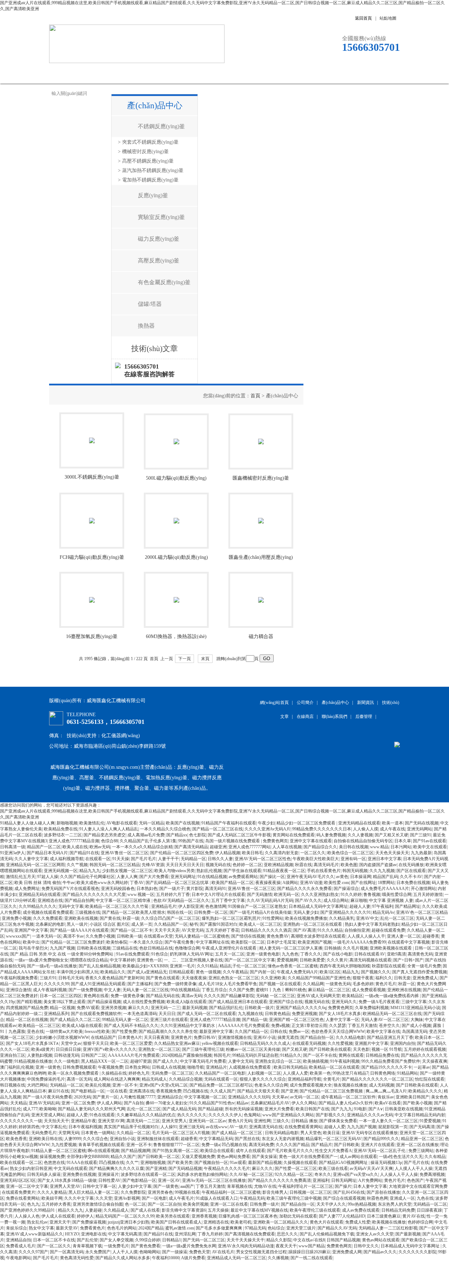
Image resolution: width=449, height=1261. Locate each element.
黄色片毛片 (385, 983)
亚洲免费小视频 (16, 918)
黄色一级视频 (208, 971)
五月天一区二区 (229, 954)
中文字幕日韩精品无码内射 (420, 1114)
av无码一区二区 (304, 1097)
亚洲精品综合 (169, 1097)
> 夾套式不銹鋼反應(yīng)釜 (148, 142)
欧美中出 (31, 942)
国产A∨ (375, 1108)
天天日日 (167, 1013)
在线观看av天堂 (158, 936)
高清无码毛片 (326, 864)
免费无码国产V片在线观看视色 (70, 888)
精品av (242, 1103)
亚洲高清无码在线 (266, 1126)
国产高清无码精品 (191, 846)
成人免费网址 (27, 888)
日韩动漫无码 (66, 1055)
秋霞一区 (406, 983)
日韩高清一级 (12, 846)
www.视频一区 (140, 894)
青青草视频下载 (87, 1245)
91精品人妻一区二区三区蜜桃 (58, 1150)
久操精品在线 (114, 1073)
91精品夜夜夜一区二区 (284, 870)
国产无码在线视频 (421, 823)
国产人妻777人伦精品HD (342, 1216)
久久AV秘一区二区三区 (251, 1174)
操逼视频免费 (52, 1156)
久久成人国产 (222, 1091)
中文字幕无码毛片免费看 (203, 1061)
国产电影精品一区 (88, 1091)
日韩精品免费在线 (382, 1055)
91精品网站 (407, 1073)
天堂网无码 (68, 1132)
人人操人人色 (27, 1216)
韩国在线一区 (179, 912)
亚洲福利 (321, 1180)
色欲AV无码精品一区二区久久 (181, 900)
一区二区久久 (313, 852)
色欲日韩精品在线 (156, 948)
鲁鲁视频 (371, 894)
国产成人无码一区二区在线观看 (206, 1013)
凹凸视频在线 (195, 1091)
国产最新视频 (408, 1234)
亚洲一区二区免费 (78, 1103)
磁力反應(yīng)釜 (158, 239)
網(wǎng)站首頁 (74, 73)
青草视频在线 (239, 1186)
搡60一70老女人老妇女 (167, 1103)
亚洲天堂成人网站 (48, 1114)
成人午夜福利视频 (50, 989)
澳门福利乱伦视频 (17, 1067)
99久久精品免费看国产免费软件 (390, 1061)
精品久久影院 (278, 1240)
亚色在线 (35, 1031)
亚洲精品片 (216, 1067)
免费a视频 (280, 1025)
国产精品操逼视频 (104, 1001)
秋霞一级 (130, 918)
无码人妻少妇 (306, 912)
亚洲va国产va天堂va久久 (355, 1174)
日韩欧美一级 (129, 936)
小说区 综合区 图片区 (109, 924)
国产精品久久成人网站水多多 (122, 1257)
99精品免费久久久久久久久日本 (321, 829)
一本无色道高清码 (140, 1013)
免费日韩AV (205, 1037)
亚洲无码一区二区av (207, 1120)
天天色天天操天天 (392, 852)
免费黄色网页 (275, 840)
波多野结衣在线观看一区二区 (148, 1174)
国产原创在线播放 (383, 1192)
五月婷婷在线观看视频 (425, 1049)
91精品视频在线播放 (33, 1061)
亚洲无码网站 (419, 829)
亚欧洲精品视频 (278, 864)
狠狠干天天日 (95, 1043)
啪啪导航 (195, 1067)
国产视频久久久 (375, 971)
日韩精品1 (171, 1240)
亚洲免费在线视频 (79, 1174)
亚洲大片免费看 (279, 1108)
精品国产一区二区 (44, 846)
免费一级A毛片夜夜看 (379, 1001)
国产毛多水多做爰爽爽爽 (219, 1228)
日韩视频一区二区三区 (310, 1192)
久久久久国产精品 (292, 1144)
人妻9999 (72, 1138)
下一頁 (184, 658)
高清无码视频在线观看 (370, 960)
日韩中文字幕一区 (99, 1186)
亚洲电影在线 (93, 1234)
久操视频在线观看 (300, 1162)
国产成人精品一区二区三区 (237, 1132)
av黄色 (342, 876)
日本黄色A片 (130, 1037)
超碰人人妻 (359, 906)
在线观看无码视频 (309, 1043)
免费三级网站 (421, 1150)
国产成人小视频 (416, 1025)
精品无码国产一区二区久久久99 (124, 1216)
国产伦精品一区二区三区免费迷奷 (73, 942)
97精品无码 (255, 1228)
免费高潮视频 (432, 1174)
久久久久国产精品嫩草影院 (229, 995)
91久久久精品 (330, 930)
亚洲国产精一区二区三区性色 (296, 1019)
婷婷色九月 (138, 1073)
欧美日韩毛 (252, 852)
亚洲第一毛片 (182, 966)
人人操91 (168, 1126)
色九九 (33, 1204)
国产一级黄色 (166, 1186)
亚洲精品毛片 (163, 906)
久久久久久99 (56, 983)
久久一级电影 (66, 1061)
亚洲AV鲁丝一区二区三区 (124, 852)
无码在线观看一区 (221, 1079)
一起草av (422, 1067)
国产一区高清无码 (66, 1251)
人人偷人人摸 (365, 829)
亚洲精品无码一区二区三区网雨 (35, 864)
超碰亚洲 (218, 846)
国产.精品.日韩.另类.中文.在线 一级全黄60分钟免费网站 (62, 954)
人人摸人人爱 (295, 1073)
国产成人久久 (165, 1061)
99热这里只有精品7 (350, 1073)
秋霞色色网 (377, 1198)
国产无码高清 (422, 1126)
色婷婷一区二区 (247, 864)
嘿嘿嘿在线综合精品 (89, 960)
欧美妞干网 (51, 1198)
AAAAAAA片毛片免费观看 (243, 1025)
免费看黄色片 (92, 1228)
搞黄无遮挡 (288, 1037)
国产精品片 (321, 1144)
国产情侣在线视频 (248, 936)
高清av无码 (191, 995)
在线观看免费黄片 (18, 1192)
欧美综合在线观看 (217, 1150)
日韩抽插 (332, 948)
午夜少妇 (266, 823)
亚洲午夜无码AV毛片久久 (310, 876)
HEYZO (72, 1234)
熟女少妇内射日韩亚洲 (31, 1168)
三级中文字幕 (414, 1001)
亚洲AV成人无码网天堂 (318, 995)
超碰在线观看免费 (388, 930)
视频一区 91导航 (386, 1049)
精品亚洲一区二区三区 (422, 1138)
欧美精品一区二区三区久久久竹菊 (117, 906)
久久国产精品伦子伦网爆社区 (87, 876)
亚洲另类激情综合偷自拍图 (98, 1204)
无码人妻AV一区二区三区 (385, 1019)
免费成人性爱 (357, 1222)
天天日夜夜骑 (156, 1037)
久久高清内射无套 (282, 852)
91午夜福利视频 (345, 1061)
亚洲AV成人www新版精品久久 (34, 1234)
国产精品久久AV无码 (337, 1228)
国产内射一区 (262, 971)
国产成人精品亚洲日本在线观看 (237, 1001)
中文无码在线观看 (70, 1168)
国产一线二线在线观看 (311, 1257)
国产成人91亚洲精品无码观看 (98, 983)
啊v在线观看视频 (103, 1150)
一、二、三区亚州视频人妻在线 (193, 960)
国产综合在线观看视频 (344, 1198)
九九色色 (290, 954)
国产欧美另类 (180, 1162)
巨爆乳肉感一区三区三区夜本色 (248, 1216)
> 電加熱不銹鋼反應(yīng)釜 (148, 180)
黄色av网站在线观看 (381, 1240)
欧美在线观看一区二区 (21, 1162)
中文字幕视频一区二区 (205, 1097)
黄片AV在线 (413, 1216)
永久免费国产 (97, 1251)
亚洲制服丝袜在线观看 (158, 1138)
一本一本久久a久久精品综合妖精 (142, 846)
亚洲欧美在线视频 (81, 918)
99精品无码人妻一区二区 (125, 1019)
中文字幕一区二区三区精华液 (124, 900)
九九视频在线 (250, 1013)
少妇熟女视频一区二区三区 (127, 870)
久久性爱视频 (340, 1043)
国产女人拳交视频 (116, 1240)
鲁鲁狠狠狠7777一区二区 (176, 1144)
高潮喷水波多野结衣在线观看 (318, 936)
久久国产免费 (241, 989)
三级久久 (281, 1120)
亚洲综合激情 (18, 989)
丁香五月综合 (214, 989)
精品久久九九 (70, 1210)
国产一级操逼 (174, 1251)
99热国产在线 (190, 840)
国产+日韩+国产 (408, 960)
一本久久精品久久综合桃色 (165, 829)
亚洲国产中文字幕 (31, 930)
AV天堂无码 (192, 930)
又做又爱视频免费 (198, 1156)
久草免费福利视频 (372, 1007)
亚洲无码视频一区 (61, 870)
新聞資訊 (198, 73)
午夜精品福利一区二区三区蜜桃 (231, 1192)
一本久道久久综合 (146, 942)
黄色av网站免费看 (233, 1156)
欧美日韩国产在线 (312, 1108)
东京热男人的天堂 (394, 1204)
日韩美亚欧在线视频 (404, 1108)
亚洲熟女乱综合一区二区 (278, 1061)
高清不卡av (73, 936)
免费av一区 (299, 1031)
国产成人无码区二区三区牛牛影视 (239, 834)
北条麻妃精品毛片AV (270, 1103)
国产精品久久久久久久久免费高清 (279, 1180)
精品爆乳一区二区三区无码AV (334, 1138)
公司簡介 (116, 73)
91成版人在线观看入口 (217, 1198)
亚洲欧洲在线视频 (404, 989)
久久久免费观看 (47, 918)
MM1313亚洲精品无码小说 (415, 1007)
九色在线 (425, 1198)
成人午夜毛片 (181, 1198)
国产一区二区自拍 (164, 1204)
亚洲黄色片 (181, 1037)
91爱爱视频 (430, 1120)
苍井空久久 (389, 1025)
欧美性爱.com (336, 882)
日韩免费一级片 (264, 1204)
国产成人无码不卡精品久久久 (131, 1025)
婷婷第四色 (29, 1126)
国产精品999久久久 (381, 1138)
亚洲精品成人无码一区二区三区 (236, 1257)
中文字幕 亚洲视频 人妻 (391, 900)
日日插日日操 (68, 1049)
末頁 (205, 658)
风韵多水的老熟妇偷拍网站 (202, 1174)
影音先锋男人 (275, 1192)
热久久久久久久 (192, 1114)
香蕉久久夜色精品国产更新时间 (114, 977)
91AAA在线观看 (82, 1162)
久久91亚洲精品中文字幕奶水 (188, 1025)
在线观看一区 (97, 858)
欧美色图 (349, 864)
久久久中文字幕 (79, 1198)
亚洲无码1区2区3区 (18, 1180)
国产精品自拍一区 (317, 1037)
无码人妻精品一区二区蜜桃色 (202, 936)
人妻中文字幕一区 (342, 1019)
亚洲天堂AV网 (111, 1120)
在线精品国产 (103, 1037)
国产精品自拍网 (79, 900)
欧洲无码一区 (286, 894)
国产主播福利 (140, 983)
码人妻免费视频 (331, 834)
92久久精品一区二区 (294, 1174)
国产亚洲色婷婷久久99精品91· (28, 1210)
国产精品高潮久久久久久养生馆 (168, 1031)
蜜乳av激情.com (179, 1228)
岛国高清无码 (414, 1031)
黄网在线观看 (351, 1055)
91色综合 (159, 954)
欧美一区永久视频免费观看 (74, 1073)
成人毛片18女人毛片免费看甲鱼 (227, 983)
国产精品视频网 (135, 1150)
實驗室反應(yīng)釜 (161, 217)
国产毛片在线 (416, 1162)
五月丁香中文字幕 (228, 900)
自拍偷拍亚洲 (357, 930)
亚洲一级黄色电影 (263, 954)
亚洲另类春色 (160, 1192)
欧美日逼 (331, 1132)
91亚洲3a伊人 (12, 852)
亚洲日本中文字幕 (384, 858)
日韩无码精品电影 (282, 1132)
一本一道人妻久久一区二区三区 (388, 1120)
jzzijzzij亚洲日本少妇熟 (128, 1222)
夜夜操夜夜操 (268, 882)
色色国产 (415, 1180)
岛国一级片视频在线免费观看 (233, 840)
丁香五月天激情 (362, 1025)
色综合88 (109, 840)
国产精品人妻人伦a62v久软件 (346, 1103)
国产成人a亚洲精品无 (147, 971)
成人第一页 (141, 924)
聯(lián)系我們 (354, 73)
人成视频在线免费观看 (250, 1067)
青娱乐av (385, 1097)
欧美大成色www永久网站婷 (102, 882)
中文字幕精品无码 (216, 1138)
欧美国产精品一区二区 (233, 882)
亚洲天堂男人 (174, 1120)
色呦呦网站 (149, 1251)
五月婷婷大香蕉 (56, 1204)
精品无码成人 (154, 1079)
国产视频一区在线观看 (280, 983)
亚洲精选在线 (50, 900)
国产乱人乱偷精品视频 (100, 966)
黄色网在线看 (96, 995)
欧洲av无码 (99, 846)
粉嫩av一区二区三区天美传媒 (253, 1049)
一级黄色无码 (338, 983)
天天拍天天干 (56, 1120)
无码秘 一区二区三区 (275, 995)
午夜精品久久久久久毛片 (227, 1168)
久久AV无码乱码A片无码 (270, 900)
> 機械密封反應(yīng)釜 (143, 151)
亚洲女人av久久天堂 (375, 1234)
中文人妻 (112, 989)
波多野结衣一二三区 (63, 834)
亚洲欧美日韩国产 (412, 1097)
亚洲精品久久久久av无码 (370, 1114)
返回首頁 (363, 18)
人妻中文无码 (240, 1061)
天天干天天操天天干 (245, 1240)
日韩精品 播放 (304, 1120)
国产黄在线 (110, 918)
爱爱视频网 (287, 960)
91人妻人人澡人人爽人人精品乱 (108, 829)
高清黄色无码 (420, 954)
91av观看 (238, 1162)
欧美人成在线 (75, 846)
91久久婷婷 (351, 894)
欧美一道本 (392, 823)
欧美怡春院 (116, 942)
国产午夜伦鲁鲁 (179, 942)
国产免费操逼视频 (89, 1222)
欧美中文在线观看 (430, 846)
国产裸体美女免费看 (338, 1120)
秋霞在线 (303, 864)
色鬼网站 (252, 1114)
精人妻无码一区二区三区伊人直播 (290, 948)
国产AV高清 (304, 930)
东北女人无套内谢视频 (283, 1138)
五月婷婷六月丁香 (173, 894)
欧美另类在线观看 (173, 1216)
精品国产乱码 (385, 876)
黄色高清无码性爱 (77, 1257)
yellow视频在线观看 (220, 1043)
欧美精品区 (352, 995)
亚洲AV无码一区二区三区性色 (263, 858)
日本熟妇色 (147, 888)
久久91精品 (207, 966)
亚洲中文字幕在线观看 (311, 840)
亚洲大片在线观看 (378, 1144)
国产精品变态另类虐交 (104, 834)
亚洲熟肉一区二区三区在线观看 (313, 924)
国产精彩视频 (29, 1001)
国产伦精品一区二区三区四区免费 (181, 852)
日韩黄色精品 (277, 1013)
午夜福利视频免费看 (19, 977)
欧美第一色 (320, 1073)
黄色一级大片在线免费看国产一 (308, 1156)
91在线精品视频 (212, 876)
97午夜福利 (382, 906)
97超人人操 (47, 876)
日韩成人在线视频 (169, 1067)
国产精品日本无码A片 (47, 852)
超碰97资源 (140, 1061)
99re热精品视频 (362, 1204)
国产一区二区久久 (54, 1245)
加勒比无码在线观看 (298, 1216)
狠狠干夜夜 (363, 977)
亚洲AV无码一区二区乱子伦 (380, 1150)
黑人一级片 (77, 924)
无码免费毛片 (43, 1132)
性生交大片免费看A (333, 1150)
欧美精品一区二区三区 (39, 1025)
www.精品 (379, 846)
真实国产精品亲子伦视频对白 (131, 1126)
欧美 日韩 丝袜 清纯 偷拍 (37, 882)
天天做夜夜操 (194, 977)
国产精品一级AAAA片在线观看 (79, 930)
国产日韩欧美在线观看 (330, 1049)
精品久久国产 (123, 1156)
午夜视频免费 (110, 1067)
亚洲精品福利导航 (304, 1079)
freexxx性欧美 (97, 1031)
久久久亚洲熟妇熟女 (320, 894)
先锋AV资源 (153, 864)
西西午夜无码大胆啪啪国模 (345, 966)
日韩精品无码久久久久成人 (265, 1043)
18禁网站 (386, 882)
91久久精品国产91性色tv (212, 1103)
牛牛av (68, 882)
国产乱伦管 (87, 1240)
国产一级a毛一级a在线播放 (52, 966)
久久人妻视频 (360, 834)
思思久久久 (287, 1234)
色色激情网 (215, 906)
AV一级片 (238, 1126)
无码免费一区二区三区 (172, 1073)
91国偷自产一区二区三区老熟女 (257, 906)
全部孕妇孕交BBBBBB (88, 1156)
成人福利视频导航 (66, 858)
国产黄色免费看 (145, 1245)
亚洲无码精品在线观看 (359, 823)
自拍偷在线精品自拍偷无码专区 (363, 840)
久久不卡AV (411, 876)
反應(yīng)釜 (153, 195)
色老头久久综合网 (271, 1085)
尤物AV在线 (265, 1186)
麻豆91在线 (58, 1091)
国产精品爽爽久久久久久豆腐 (116, 1168)
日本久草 (402, 840)
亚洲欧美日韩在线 (45, 1138)
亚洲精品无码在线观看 (40, 894)
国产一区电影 (154, 1198)
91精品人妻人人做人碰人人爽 (27, 823)
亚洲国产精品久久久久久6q (301, 1007)
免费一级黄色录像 (127, 995)
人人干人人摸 (125, 1251)
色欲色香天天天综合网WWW (338, 1031)
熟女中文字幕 (41, 1228)
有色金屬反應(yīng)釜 (164, 282)
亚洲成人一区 (402, 1198)
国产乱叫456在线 (349, 1192)
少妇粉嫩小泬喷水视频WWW (62, 1037)
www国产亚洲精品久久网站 (288, 1114)
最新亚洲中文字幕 (216, 1031)
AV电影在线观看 (121, 823)
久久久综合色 (95, 1138)
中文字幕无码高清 (125, 1234)
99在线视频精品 (185, 989)
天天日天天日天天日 (185, 864)
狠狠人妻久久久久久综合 (263, 1079)
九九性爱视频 (63, 1144)
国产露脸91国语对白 (218, 924)
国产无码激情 (259, 894)
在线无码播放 (411, 864)
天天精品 (18, 1103)
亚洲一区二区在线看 (229, 1204)
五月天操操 (218, 1210)
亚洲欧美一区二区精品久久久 (280, 1222)
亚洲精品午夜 (83, 1120)
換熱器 (146, 326)
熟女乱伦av (37, 1222)
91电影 (360, 1108)
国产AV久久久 (308, 900)
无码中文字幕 (70, 906)
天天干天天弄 (167, 930)
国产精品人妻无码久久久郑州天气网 (91, 1108)
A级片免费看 (193, 1257)
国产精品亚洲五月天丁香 (390, 1037)
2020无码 (82, 1097)
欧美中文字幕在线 (383, 1031)
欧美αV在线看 (388, 1103)
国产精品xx (176, 834)
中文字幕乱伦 (54, 1126)
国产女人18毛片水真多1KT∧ (32, 1043)
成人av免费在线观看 (361, 1210)
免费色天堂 (199, 1251)
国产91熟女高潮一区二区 (175, 1150)
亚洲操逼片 (108, 1174)
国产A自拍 (134, 1103)
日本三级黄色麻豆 (384, 1216)
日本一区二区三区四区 (61, 995)
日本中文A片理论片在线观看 (218, 894)
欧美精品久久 (113, 971)
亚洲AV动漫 (311, 882)
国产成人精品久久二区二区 (75, 1019)
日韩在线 (278, 1031)
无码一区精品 (151, 823)
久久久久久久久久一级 (21, 1120)
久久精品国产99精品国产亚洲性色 (319, 977)
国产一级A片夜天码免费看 (47, 1097)
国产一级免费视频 (85, 989)
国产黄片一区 (105, 1097)
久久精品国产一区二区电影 (220, 1073)
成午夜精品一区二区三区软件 (348, 1097)
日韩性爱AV (109, 1180)
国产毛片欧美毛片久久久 (290, 1150)
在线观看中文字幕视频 (409, 942)
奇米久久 (322, 1174)
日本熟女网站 (137, 1067)
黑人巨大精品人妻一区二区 (93, 1192)
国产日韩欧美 (346, 1144)
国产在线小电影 (338, 954)
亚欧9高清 (396, 954)
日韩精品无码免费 (398, 1210)
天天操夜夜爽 (434, 1061)
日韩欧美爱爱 (312, 960)
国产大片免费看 (154, 876)
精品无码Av (383, 912)
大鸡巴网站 (37, 1085)
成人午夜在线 (392, 829)
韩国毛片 (222, 1055)
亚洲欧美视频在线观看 (391, 948)
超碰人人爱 (77, 1114)
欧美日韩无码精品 (290, 1067)
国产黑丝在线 (247, 1138)
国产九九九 (341, 1108)
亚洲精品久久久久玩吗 (249, 1097)
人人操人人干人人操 (399, 1174)
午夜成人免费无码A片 (297, 971)
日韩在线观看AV (369, 954)
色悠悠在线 (54, 1162)
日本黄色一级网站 (98, 1132)
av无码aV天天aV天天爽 (371, 1168)
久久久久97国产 (33, 1251)
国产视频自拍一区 (211, 1162)
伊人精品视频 (227, 852)
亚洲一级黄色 (48, 1067)
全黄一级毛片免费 (424, 966)
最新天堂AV (67, 1228)
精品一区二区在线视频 (27, 1019)
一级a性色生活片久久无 (401, 1156)
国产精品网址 (407, 906)
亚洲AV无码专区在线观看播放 (370, 1132)
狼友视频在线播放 (350, 1085)
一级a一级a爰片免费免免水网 (189, 1245)
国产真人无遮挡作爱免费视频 (419, 971)
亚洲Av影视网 (127, 1198)
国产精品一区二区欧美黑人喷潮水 (133, 912)
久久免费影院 (133, 1192)
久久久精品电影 (350, 1037)
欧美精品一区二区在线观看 (334, 1067)
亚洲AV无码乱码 (44, 1103)
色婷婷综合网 (420, 1222)
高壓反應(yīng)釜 (158, 260)
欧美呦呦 (47, 1108)
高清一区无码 (79, 1079)
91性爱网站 (272, 918)
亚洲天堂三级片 (301, 1228)
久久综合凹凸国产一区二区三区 (170, 918)
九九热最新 (421, 852)
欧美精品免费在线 (61, 829)
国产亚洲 (289, 1091)
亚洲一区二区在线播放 (417, 1144)
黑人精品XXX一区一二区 (104, 1061)
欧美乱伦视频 (97, 1085)
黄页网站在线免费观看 (294, 834)
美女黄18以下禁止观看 (64, 1001)
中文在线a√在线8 (309, 1240)
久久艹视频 (77, 864)
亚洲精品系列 (56, 1013)
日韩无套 (402, 977)
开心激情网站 (423, 888)
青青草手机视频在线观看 (101, 1144)
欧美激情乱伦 (92, 823)
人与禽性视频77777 (137, 1097)
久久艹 (132, 1162)
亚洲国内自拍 (402, 1043)
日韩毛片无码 (70, 977)
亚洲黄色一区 (149, 960)
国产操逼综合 (346, 888)
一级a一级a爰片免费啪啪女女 (41, 960)
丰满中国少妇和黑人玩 (77, 971)
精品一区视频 (62, 1007)
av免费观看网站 (243, 876)
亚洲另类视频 (113, 1007)
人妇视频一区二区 (264, 1073)
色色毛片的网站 (121, 1228)
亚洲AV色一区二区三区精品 (422, 912)
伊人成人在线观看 (58, 1216)
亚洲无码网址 (183, 876)
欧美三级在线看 (333, 1168)
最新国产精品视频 (265, 1162)
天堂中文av (71, 1043)
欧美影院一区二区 (248, 942)
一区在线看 (116, 1091)
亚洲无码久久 (344, 1001)
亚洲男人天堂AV (65, 1186)
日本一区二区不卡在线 (54, 1240)
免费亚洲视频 (304, 1013)
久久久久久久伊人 (225, 1114)
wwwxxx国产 (18, 936)
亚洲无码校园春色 (118, 888)
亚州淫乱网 (185, 1234)
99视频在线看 (187, 1192)
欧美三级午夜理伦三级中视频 (294, 1198)
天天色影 (361, 1049)
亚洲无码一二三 (165, 1007)
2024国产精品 (150, 1228)
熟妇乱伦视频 (209, 870)
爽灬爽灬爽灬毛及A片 (386, 1091)
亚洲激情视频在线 (235, 1037)
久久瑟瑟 (337, 1025)
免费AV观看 (88, 1007)
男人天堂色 (310, 1132)
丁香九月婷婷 (210, 1234)
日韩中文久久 (366, 1245)
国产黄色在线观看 (163, 977)
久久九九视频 (382, 870)
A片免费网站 (370, 1180)
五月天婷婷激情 (428, 894)
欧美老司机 (241, 1222)
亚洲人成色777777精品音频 (74, 840)
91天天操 (120, 858)
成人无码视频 (381, 1085)
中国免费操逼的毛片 (46, 1079)
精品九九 (350, 971)
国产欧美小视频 (417, 1103)
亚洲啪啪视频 (153, 1162)
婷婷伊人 (85, 1216)
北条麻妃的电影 (50, 924)
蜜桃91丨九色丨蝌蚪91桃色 (281, 989)
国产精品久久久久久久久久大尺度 (94, 894)
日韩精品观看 (181, 971)
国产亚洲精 (156, 1168)
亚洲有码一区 (353, 858)
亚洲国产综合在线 (286, 1001)
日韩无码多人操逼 (44, 1174)
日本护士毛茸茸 (281, 942)
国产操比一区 (272, 876)
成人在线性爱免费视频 (144, 1001)
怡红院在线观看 (429, 1079)
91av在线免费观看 (132, 954)
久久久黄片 (337, 960)
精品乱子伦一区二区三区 (243, 966)
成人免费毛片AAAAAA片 (385, 888)
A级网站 (290, 882)
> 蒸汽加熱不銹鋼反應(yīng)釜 (150, 170)
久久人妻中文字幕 (31, 858)
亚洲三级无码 (191, 1126)
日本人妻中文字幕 (370, 1186)
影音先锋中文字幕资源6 (184, 1210)
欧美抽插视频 (315, 1061)
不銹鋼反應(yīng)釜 (161, 126)
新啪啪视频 (67, 823)
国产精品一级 (254, 1019)
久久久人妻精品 (52, 1192)
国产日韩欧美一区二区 (159, 1156)
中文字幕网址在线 (212, 942)
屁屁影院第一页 (393, 1126)
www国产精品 (312, 1245)
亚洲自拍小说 (122, 1138)
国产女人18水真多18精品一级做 (67, 1180)
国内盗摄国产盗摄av (378, 864)
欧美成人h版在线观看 (187, 1001)
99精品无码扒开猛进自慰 (255, 1055)
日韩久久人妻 (220, 858)
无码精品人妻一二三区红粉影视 (387, 1228)
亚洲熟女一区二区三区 (159, 1049)
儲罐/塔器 (150, 304)
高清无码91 (215, 888)
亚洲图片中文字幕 (371, 1043)
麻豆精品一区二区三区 (329, 989)
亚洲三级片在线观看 (169, 1019)
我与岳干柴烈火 (33, 948)
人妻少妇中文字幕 (135, 1186)
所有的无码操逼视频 (244, 1108)
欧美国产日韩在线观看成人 (176, 1222)
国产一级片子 (172, 888)
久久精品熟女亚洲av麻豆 (177, 1043)
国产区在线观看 (411, 870)
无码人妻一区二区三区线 (145, 989)
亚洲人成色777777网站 (249, 846)
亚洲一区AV (169, 1180)
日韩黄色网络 (382, 1073)
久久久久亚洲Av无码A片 (267, 829)
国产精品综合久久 (320, 846)
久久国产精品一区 (251, 1031)
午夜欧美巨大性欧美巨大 (316, 858)
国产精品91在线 (84, 852)
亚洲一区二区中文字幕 (27, 1186)
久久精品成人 (116, 1210)
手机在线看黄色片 (324, 870)
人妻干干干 (168, 858)
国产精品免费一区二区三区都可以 (221, 1085)
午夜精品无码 (252, 1198)
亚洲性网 (262, 1120)
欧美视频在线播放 (389, 1222)
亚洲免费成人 (425, 977)
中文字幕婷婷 (122, 960)
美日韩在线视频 (353, 846)
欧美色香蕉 (16, 1138)
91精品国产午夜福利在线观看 (228, 823)
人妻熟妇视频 (39, 1055)
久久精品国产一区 (171, 924)
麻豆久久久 (138, 1007)
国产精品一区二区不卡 (131, 930)
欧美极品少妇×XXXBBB (145, 966)
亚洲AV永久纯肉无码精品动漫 (246, 1245)
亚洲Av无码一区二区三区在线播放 (214, 1180)
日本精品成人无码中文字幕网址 (318, 906)
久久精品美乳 (341, 918)
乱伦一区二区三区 (397, 918)
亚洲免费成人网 (347, 1251)
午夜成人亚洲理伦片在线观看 (229, 948)
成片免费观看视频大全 (311, 1085)
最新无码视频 (194, 1007)
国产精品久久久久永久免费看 (304, 888)
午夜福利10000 (165, 1257)
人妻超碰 (93, 1210)
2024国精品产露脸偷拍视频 (186, 1055)
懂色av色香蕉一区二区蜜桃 (293, 966)
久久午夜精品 (235, 971)
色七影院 (197, 834)
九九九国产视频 (361, 1126)
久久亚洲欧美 (273, 977)
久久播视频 (278, 1257)
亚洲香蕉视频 (204, 1216)
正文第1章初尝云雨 (309, 1025)
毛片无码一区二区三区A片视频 (181, 1132)
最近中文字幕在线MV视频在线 (259, 1210)
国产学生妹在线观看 (242, 870)
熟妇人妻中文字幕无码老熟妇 (372, 924)
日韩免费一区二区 (211, 912)
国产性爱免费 (124, 1031)
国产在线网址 (363, 882)
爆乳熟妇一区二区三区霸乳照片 (231, 918)
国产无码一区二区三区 (204, 1240)
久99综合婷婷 (147, 1240)
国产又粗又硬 (294, 1049)
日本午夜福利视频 (85, 1126)
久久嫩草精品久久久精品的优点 (145, 1114)
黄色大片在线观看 (326, 1222)
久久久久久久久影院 (417, 1251)
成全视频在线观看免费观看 (48, 912)
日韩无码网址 (343, 1180)
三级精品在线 (125, 948)
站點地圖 (388, 18)
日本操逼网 (360, 876)
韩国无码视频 (355, 870)
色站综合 (276, 1228)
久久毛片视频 (355, 948)
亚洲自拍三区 (12, 1055)
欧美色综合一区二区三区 (350, 852)
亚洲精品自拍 (18, 1240)
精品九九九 (89, 870)
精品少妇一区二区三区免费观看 (306, 823)
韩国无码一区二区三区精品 (114, 864)
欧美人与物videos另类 (174, 870)
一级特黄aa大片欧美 (64, 1031)
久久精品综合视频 (185, 1079)
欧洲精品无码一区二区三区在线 (392, 1013)
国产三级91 (420, 834)
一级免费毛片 (116, 1245)
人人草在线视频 (287, 846)
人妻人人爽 (127, 876)
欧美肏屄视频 (195, 1204)
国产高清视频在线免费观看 (249, 1234)
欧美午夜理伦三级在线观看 (315, 1210)
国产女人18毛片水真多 (340, 1013)
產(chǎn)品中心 (157, 73)
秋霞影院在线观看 (389, 966)
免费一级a (210, 1144)
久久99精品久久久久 (37, 906)
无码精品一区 (193, 858)
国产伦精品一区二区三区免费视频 (332, 1091)
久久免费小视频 (100, 936)
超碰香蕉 (430, 936)
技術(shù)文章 (239, 73)
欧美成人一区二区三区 (260, 924)
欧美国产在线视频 (183, 823)
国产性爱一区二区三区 (296, 1168)
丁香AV (137, 882)
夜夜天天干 (286, 1245)
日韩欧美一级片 (259, 1007)
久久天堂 (103, 1198)
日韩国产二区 (93, 1055)
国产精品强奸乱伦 (226, 1007)
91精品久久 (290, 1055)
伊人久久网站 (304, 1103)
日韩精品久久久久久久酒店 (266, 930)
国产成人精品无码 (179, 1108)
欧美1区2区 (330, 971)
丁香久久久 (310, 954)
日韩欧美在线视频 (93, 948)
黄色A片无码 (240, 1120)
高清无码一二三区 (143, 1120)
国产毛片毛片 (143, 858)
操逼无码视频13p (386, 1162)
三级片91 (48, 977)
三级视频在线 (87, 912)
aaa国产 (187, 1186)
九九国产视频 (62, 948)
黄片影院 (194, 888)
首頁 (255, 395)
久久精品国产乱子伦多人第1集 (148, 840)
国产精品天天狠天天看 (258, 1091)
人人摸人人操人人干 (366, 936)
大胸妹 (416, 1019)
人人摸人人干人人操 (414, 1168)
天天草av (280, 1097)
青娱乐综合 (16, 1228)
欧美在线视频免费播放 (306, 918)
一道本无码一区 (46, 936)
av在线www (217, 1126)
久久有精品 (434, 1156)
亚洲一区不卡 (125, 1085)
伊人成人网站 (109, 1103)
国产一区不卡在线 (320, 1055)
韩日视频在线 (12, 1085)
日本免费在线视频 (413, 882)
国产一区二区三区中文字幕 (249, 960)
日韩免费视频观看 (79, 1067)
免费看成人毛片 (20, 1245)
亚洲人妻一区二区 (404, 936)
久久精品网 (313, 983)
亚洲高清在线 (141, 1091)
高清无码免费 (261, 1144)
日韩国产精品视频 (343, 1240)
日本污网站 (400, 846)
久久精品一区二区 (133, 1132)
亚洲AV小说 (264, 1037)
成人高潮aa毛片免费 (146, 834)
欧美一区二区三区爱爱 (131, 1043)
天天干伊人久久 (331, 1204)
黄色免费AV (278, 936)
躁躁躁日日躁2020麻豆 (309, 1251)
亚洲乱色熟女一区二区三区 (233, 977)
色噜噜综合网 (187, 948)
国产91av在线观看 (429, 840)
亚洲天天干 (60, 1222)
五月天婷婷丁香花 (222, 930)
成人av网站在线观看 (358, 1156)
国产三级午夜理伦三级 (203, 1049)
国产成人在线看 (145, 1210)
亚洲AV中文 (367, 918)
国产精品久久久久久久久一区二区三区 (377, 1079)
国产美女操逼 (264, 1156)
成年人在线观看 (250, 1150)
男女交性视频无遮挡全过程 (261, 1251)
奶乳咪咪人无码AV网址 (191, 954)
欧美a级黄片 (42, 1049)
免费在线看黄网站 (23, 1198)
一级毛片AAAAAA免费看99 (359, 942)
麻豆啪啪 (358, 900)
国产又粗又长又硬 (391, 834)
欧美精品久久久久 (425, 1091)
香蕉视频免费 (168, 1091)
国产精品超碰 (210, 1108)
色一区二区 (135, 1204)
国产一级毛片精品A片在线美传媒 (260, 912)
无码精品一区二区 (66, 1085)
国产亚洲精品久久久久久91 (345, 912)
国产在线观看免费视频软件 (96, 1013)
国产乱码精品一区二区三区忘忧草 (178, 882)
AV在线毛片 (223, 1251)
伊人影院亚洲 (190, 906)
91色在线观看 (102, 1114)
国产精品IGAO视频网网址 (344, 1162)
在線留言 (314, 73)
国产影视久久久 (330, 1114)
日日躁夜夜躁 (429, 1210)
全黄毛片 (331, 1079)
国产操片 (343, 1186)
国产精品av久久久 (380, 1251)
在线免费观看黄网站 (303, 1126)
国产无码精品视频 (185, 1168)
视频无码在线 (218, 864)
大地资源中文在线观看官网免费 (418, 1186)
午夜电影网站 (18, 1257)
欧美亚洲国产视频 (314, 942)
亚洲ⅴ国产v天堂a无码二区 (163, 1085)
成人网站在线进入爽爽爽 (117, 1079)
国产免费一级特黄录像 (175, 983)
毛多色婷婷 (363, 983)
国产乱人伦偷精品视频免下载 (327, 1234)
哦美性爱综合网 (396, 894)
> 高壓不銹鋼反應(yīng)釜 (146, 161)
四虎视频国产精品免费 (27, 1007)
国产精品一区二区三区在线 (217, 829)
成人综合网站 (336, 900)
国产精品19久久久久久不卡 (386, 1067)
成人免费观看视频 (369, 989)
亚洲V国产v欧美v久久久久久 (109, 1049)
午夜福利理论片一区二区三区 (305, 1186)
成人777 (30, 1108)
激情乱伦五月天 (20, 876)
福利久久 (383, 977)
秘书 (193, 924)
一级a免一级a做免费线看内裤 (392, 995)
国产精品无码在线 (163, 995)
